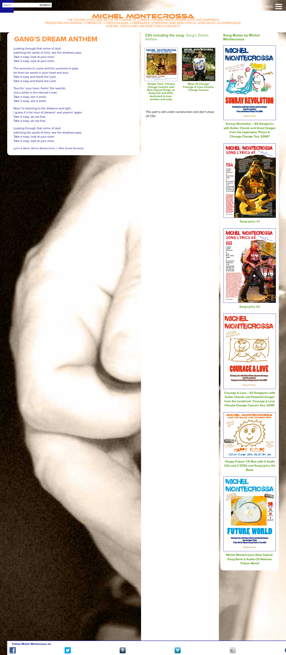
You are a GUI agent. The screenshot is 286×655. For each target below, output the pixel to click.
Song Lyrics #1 (250, 221)
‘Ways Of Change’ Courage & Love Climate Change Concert (198, 87)
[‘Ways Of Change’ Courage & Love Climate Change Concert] (198, 80)
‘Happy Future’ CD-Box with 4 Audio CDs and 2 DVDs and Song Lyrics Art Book (249, 466)
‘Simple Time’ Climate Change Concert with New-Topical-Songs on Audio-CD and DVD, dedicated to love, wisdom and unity (161, 91)
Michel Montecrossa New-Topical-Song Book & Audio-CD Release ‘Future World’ (249, 559)
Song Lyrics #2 (249, 307)
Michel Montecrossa (143, 15)
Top (278, 641)
